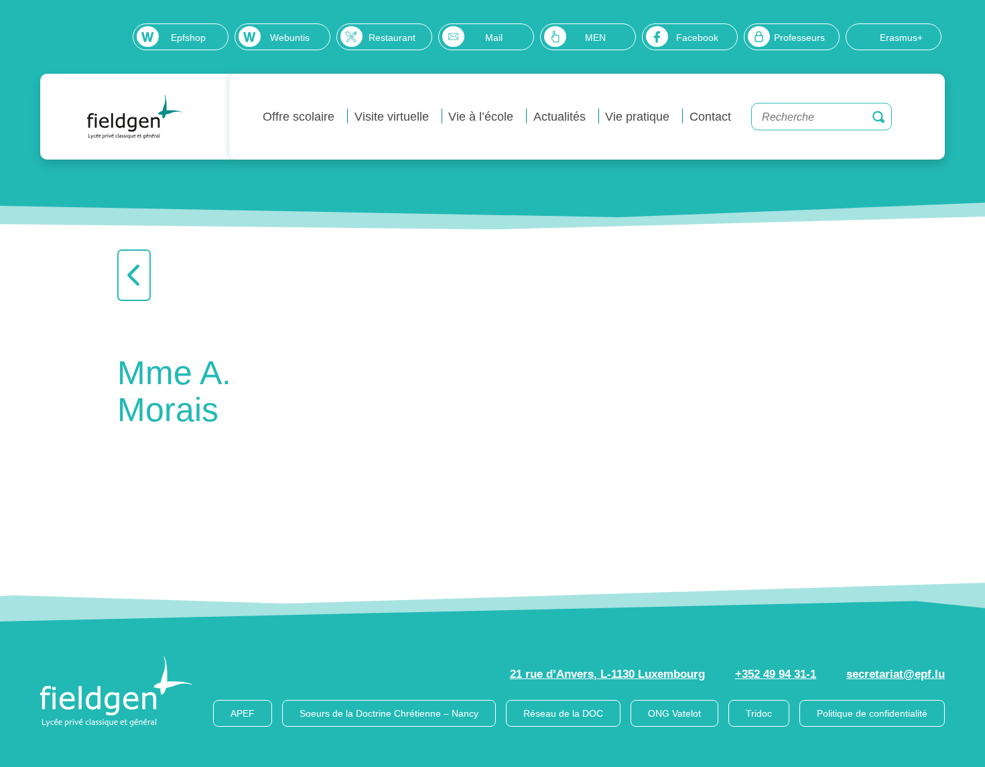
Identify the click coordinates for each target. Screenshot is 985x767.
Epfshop (188, 37)
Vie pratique (637, 116)
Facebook (697, 37)
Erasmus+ (901, 37)
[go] (878, 116)
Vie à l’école (480, 116)
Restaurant (392, 37)
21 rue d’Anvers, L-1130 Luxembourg (607, 674)
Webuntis (290, 37)
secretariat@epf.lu (895, 674)
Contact (710, 116)
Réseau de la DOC (563, 713)
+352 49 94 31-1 (775, 674)
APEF (243, 713)
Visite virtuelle (391, 116)
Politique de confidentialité (872, 713)
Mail (494, 37)
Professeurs (799, 37)
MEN (595, 37)
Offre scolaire (298, 116)
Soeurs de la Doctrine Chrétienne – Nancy (389, 713)
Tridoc (759, 713)
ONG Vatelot (674, 713)
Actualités (559, 116)
